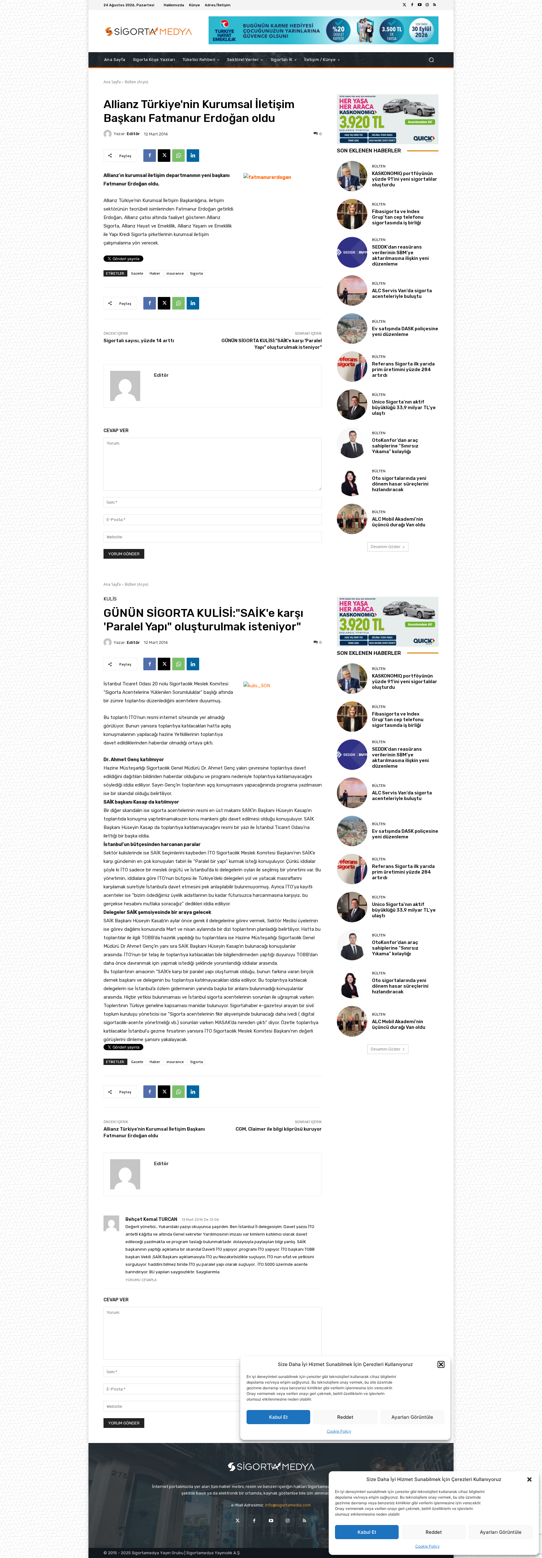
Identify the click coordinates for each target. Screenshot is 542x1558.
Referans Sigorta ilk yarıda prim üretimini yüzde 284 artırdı (403, 369)
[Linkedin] (193, 155)
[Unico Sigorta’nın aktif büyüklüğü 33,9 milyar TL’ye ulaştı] (352, 404)
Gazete (137, 273)
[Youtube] (419, 5)
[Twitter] (404, 5)
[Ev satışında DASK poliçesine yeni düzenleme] (352, 328)
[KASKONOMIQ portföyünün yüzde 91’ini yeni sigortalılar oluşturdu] (352, 176)
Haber (155, 273)
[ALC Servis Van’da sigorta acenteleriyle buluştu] (352, 290)
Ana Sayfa (112, 82)
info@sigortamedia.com (288, 1505)
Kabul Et (367, 1532)
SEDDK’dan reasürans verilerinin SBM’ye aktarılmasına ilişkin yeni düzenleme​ (400, 255)
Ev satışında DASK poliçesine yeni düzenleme (405, 331)
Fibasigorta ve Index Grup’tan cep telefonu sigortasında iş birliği (397, 217)
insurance (175, 273)
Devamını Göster (386, 546)
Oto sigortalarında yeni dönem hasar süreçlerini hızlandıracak (400, 483)
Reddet (434, 1532)
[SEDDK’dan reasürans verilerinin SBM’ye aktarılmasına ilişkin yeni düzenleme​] (352, 252)
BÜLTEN (378, 166)
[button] (529, 1479)
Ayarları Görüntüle (501, 1532)
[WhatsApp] (178, 155)
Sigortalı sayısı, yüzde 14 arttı (139, 340)
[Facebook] (412, 5)
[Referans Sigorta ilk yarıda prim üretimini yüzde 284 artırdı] (352, 366)
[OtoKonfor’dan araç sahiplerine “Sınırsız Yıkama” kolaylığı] (352, 442)
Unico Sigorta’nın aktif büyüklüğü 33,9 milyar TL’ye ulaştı (404, 407)
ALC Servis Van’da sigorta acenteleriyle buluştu (402, 293)
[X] (164, 155)
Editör (133, 134)
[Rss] (434, 5)
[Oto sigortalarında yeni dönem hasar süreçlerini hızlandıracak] (352, 481)
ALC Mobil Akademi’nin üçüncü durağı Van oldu (398, 522)
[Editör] (109, 134)
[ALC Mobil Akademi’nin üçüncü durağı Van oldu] (352, 519)
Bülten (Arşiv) (136, 82)
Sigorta (196, 273)
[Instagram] (427, 5)
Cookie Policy (427, 1546)
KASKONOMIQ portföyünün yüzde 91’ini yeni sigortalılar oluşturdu (404, 179)
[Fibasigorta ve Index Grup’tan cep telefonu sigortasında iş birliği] (352, 214)
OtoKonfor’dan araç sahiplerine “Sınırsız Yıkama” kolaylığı (395, 445)
